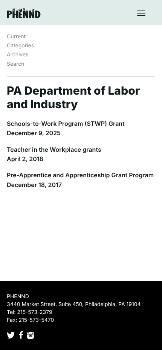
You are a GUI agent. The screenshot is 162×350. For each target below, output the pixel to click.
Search (15, 64)
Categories (20, 45)
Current (16, 36)
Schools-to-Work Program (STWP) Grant (66, 123)
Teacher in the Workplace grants (54, 149)
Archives (18, 54)
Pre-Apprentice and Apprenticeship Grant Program (80, 175)
